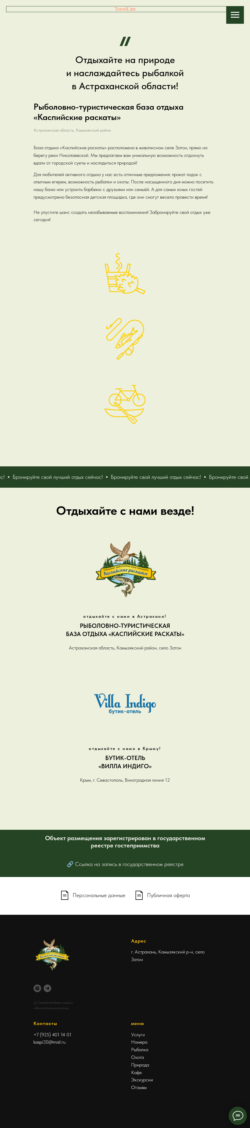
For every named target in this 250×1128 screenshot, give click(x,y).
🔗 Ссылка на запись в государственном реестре (125, 864)
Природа (140, 1065)
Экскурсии (142, 1080)
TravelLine (125, 9)
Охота (137, 1057)
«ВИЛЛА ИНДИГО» (125, 766)
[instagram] (37, 988)
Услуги (138, 1035)
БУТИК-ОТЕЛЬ (125, 758)
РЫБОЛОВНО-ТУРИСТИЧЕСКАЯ (125, 625)
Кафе (136, 1072)
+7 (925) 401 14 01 (52, 1035)
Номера (139, 1042)
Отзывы (139, 1087)
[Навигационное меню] (235, 15)
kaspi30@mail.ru (50, 1042)
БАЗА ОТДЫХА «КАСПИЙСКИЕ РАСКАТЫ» (125, 634)
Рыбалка (139, 1049)
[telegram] (47, 988)
